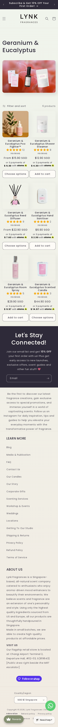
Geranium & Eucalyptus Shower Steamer (42, 143)
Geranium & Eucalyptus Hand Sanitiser (42, 215)
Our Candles (14, 476)
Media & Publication (18, 454)
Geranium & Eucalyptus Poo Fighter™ (15, 143)
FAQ (8, 462)
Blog (8, 447)
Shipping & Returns (17, 535)
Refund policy (28, 713)
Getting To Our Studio (19, 528)
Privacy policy (45, 713)
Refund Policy (14, 550)
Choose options (15, 174)
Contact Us (13, 469)
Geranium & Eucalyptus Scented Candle (43, 287)
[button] (4, 18)
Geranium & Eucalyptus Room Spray (15, 287)
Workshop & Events (18, 506)
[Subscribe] (47, 378)
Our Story (12, 484)
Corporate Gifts (15, 491)
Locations (12, 520)
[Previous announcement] (3, 4)
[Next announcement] (54, 4)
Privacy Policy (14, 542)
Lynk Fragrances (34, 709)
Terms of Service (16, 557)
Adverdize (12, 713)
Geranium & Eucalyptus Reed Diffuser (15, 215)
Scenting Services (17, 498)
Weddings (12, 513)
